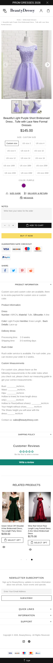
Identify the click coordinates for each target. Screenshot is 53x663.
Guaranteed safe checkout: (16, 244)
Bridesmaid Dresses (29, 20)
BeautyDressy (22, 10)
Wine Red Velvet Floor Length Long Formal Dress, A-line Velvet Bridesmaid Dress (39, 530)
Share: (5, 266)
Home (19, 20)
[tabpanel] (13, 523)
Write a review (26, 462)
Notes (4, 206)
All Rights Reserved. (41, 635)
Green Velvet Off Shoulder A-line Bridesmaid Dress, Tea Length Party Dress (12, 528)
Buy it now (26, 236)
